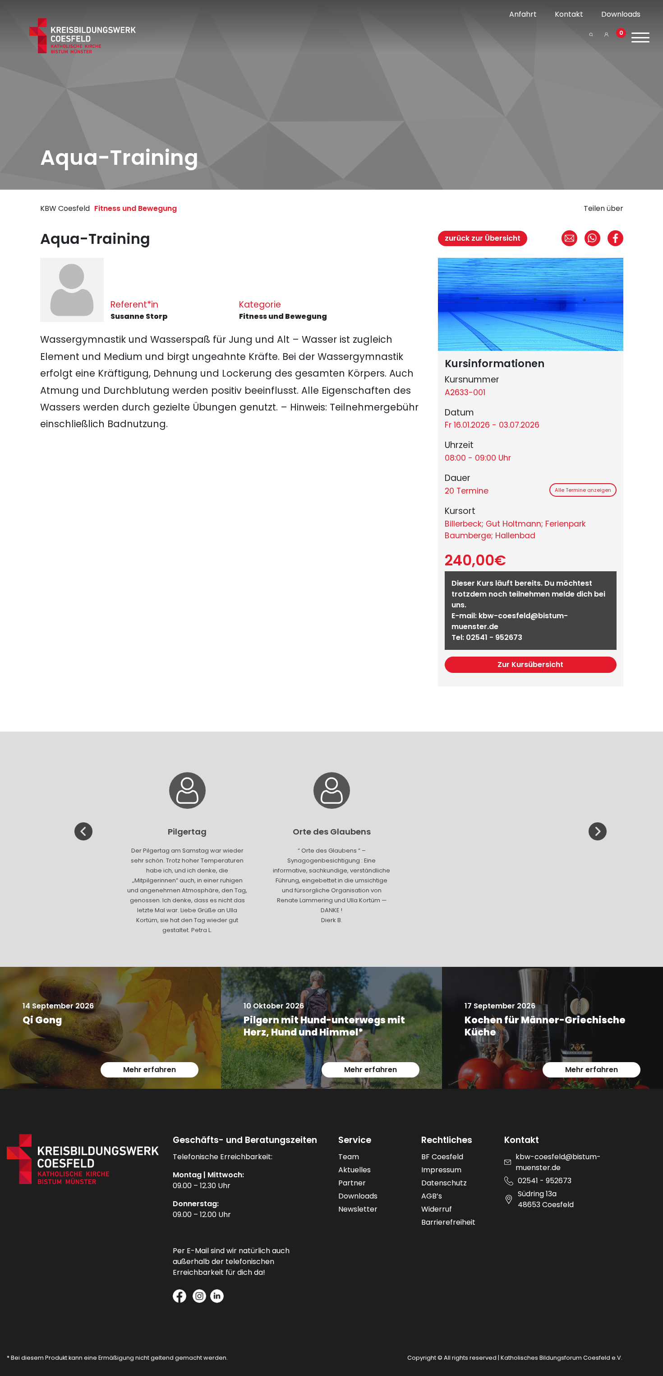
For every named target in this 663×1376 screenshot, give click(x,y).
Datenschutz (444, 1183)
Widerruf (436, 1209)
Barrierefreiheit (448, 1222)
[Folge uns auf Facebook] (179, 1296)
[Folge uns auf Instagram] (199, 1296)
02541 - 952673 (494, 637)
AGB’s (431, 1196)
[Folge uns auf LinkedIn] (217, 1296)
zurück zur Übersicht (482, 238)
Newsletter (358, 1209)
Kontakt (569, 14)
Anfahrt (523, 14)
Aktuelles (354, 1170)
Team (348, 1157)
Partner (352, 1183)
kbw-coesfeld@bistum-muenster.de (558, 1162)
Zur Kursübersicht (530, 664)
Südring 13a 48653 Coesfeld (546, 1199)
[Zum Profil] (606, 38)
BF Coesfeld (442, 1157)
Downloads (620, 14)
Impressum (441, 1170)
